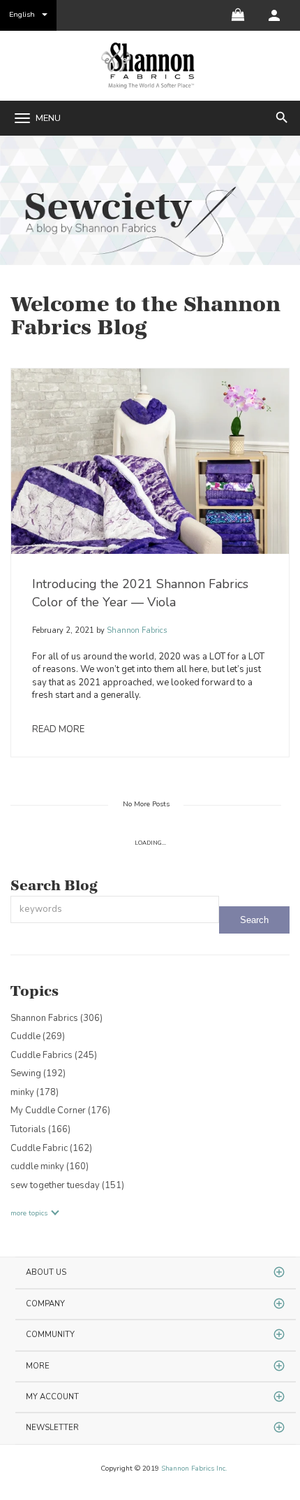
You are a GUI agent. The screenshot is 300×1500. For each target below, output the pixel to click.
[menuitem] (274, 15)
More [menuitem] (38, 1366)
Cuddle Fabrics (53, 1055)
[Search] (254, 920)
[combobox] (114, 909)
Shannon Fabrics (136, 630)
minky (34, 1092)
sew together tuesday (67, 1185)
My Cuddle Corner (60, 1110)
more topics (28, 1213)
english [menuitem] (22, 14)
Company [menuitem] (45, 1304)
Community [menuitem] (50, 1334)
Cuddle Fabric (51, 1148)
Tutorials (40, 1129)
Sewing (38, 1073)
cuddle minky (49, 1166)
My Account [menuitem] (52, 1397)
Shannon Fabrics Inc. (194, 1468)
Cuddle (37, 1036)
